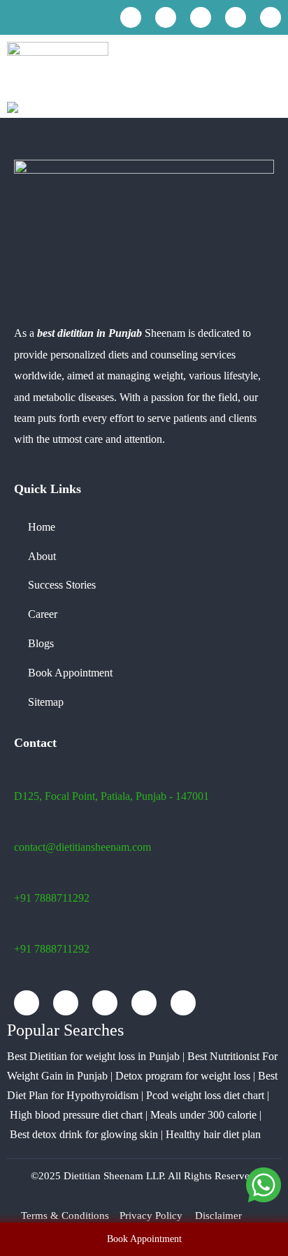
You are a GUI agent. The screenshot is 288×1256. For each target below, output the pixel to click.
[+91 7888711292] (11, 18)
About (42, 556)
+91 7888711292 (51, 898)
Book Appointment (70, 673)
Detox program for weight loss (182, 1076)
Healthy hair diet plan (213, 1134)
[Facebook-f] (130, 17)
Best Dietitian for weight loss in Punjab (93, 1056)
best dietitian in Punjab (89, 333)
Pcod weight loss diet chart (205, 1095)
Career (42, 614)
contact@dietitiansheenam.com (82, 847)
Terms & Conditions (65, 1215)
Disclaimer (218, 1215)
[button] (270, 68)
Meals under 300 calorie (203, 1115)
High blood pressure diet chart (76, 1115)
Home (41, 527)
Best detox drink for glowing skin (84, 1134)
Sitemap (46, 702)
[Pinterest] (270, 17)
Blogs (41, 643)
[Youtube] (165, 17)
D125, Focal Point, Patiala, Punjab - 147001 (111, 796)
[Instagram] (200, 17)
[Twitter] (235, 17)
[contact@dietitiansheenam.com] (32, 17)
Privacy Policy (151, 1215)
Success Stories (62, 585)
